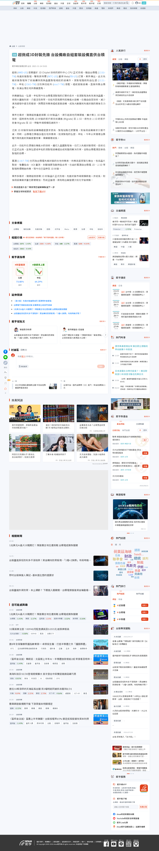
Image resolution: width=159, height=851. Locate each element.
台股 (35, 3)
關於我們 (40, 842)
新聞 (29, 3)
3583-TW (30, 84)
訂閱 (99, 3)
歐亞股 (123, 253)
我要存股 (101, 237)
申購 (145, 453)
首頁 (23, 3)
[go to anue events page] (132, 3)
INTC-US (52, 76)
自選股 (143, 8)
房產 (96, 8)
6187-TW (23, 160)
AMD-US (22, 72)
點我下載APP (39, 191)
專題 (118, 8)
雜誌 (125, 8)
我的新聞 (133, 8)
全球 (68, 3)
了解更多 (101, 257)
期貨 (81, 8)
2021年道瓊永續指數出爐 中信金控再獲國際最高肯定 (30, 386)
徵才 (83, 842)
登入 (139, 3)
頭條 (15, 8)
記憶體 (122, 605)
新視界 (110, 8)
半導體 (122, 619)
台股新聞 (21, 46)
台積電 (122, 612)
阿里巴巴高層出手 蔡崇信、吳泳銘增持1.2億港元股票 (24, 455)
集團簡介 (48, 842)
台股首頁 (91, 237)
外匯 (62, 3)
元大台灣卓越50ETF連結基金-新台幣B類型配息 (126, 451)
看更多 (102, 321)
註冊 (143, 3)
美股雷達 (124, 218)
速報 (61, 8)
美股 (41, 3)
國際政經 (125, 235)
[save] (5, 383)
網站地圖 (90, 842)
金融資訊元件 (66, 842)
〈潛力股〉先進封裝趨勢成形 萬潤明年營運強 (32, 300)
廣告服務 (56, 842)
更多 (145, 59)
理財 (103, 8)
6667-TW (59, 84)
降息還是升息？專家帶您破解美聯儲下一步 (34, 187)
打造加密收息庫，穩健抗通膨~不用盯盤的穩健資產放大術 (134, 315)
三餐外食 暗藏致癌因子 (56, 454)
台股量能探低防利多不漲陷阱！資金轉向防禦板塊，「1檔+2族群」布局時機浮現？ (47, 313)
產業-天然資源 (126, 470)
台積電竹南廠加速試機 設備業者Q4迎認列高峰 (33, 305)
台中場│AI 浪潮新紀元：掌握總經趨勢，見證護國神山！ (134, 293)
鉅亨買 (83, 3)
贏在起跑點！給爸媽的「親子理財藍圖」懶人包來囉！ (45, 237)
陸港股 (48, 3)
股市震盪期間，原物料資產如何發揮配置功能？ (25, 426)
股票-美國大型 (126, 443)
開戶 (145, 440)
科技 (35, 8)
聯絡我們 (76, 842)
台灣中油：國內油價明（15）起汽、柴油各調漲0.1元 (84, 386)
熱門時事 (52, 8)
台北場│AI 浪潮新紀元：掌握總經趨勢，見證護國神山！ (134, 304)
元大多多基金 (118, 476)
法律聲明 (98, 842)
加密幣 (75, 3)
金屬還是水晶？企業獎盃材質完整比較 (92, 426)
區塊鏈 (88, 8)
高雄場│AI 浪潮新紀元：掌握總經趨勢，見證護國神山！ (134, 326)
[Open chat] (5, 389)
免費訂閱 (143, 807)
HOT (123, 292)
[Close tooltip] (25, 389)
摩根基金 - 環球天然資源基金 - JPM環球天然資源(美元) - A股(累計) (126, 464)
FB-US (73, 76)
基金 (56, 3)
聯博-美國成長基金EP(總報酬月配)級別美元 (126, 438)
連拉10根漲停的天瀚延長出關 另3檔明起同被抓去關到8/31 (58, 426)
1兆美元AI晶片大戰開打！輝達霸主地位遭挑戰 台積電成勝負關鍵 (40, 309)
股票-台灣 (124, 457)
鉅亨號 (91, 3)
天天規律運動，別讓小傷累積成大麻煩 (92, 455)
